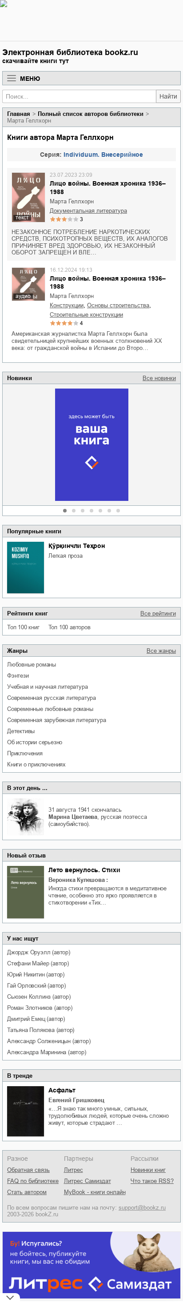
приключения (25, 753)
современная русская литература (51, 698)
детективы (21, 731)
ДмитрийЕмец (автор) (36, 1019)
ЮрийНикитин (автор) (35, 974)
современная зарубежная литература (56, 720)
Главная (18, 114)
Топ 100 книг (23, 627)
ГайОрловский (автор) (36, 985)
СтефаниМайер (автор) (38, 963)
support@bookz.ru (142, 1207)
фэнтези (18, 675)
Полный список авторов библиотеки (90, 114)
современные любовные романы (50, 709)
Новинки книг (148, 1170)
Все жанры (161, 650)
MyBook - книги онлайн (95, 1192)
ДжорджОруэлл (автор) (38, 952)
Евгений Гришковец (76, 1100)
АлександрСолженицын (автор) (48, 1041)
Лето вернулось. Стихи (84, 869)
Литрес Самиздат (87, 1181)
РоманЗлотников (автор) (39, 1007)
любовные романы (31, 664)
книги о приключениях (36, 764)
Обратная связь (28, 1170)
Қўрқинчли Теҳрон (76, 545)
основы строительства (118, 305)
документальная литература (88, 210)
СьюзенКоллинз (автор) (39, 996)
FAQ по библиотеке (33, 1181)
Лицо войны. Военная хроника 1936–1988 (108, 187)
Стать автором (27, 1192)
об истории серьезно (34, 742)
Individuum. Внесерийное (103, 154)
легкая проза (65, 555)
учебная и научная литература (47, 686)
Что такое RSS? (152, 1181)
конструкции (67, 305)
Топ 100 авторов (69, 627)
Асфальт (62, 1090)
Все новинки (159, 378)
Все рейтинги (158, 613)
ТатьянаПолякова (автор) (40, 1030)
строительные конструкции (86, 314)
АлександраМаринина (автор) (46, 1052)
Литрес (73, 1170)
